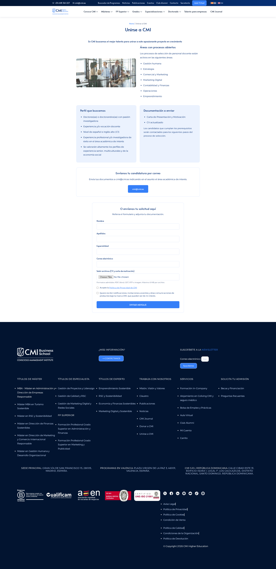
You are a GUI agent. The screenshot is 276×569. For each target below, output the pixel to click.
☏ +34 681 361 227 (61, 3)
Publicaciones (138, 3)
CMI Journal (216, 11)
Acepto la (118, 288)
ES (215, 3)
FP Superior (121, 11)
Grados (136, 11)
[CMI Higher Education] (60, 11)
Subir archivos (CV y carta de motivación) (115, 271)
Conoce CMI (89, 11)
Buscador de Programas (109, 3)
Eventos (150, 3)
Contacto (174, 3)
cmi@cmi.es (138, 188)
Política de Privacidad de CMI (123, 288)
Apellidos (101, 233)
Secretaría (185, 3)
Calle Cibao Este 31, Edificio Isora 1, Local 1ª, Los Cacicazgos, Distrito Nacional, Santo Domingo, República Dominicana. (219, 471)
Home (131, 23)
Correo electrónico (105, 258)
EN (222, 3)
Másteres (105, 11)
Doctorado (173, 11)
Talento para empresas (195, 11)
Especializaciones (153, 11)
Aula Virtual (199, 3)
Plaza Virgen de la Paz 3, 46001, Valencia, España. (138, 469)
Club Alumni (162, 3)
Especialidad (103, 246)
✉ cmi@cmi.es (79, 3)
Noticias (126, 3)
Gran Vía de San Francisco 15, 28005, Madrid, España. (56, 469)
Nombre (100, 221)
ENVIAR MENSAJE (138, 304)
